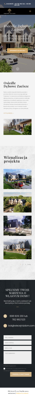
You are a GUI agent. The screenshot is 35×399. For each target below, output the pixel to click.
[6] (17, 235)
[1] (17, 212)
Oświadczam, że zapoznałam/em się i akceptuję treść (15, 369)
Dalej (29, 264)
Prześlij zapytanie (20, 374)
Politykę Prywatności (18, 370)
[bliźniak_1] (17, 188)
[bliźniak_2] (17, 259)
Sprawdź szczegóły (17, 50)
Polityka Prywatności (22, 393)
